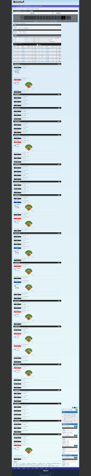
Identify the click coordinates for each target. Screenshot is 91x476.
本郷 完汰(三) (17, 123)
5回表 (15, 39)
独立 (47, 468)
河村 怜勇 (23, 56)
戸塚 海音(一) (17, 166)
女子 (41, 468)
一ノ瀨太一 (68, 433)
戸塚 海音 (47, 58)
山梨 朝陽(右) (17, 276)
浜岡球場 (31, 11)
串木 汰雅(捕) (17, 130)
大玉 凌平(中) (17, 152)
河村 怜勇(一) (17, 117)
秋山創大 (67, 432)
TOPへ (59, 64)
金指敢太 (74, 451)
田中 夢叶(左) (17, 103)
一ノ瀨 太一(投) (17, 127)
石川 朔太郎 (48, 48)
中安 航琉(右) (17, 140)
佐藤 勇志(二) (17, 113)
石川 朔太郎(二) (17, 96)
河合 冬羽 (23, 48)
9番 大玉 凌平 (26, 39)
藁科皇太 (71, 433)
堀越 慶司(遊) (17, 90)
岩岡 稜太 (20, 31)
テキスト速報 (50, 21)
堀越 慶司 (23, 51)
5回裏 (15, 41)
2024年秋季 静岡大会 (27, 6)
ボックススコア (44, 21)
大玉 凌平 (23, 61)
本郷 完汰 (47, 53)
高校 (21, 6)
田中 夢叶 (20, 28)
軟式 (36, 468)
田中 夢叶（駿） (67, 443)
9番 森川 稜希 (26, 41)
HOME (14, 468)
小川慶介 (71, 451)
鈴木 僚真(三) (17, 78)
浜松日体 (32, 13)
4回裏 (15, 38)
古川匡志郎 (68, 451)
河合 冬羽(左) (17, 156)
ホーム (18, 6)
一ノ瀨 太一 (20, 33)
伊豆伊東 (64, 448)
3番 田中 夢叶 (26, 38)
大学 (23, 468)
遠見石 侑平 (24, 31)
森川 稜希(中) (17, 173)
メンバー (39, 21)
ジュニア (28, 468)
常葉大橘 (64, 429)
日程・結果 (35, 6)
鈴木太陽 (70, 432)
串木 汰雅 (24, 33)
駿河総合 (59, 13)
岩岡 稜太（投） (40, 41)
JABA (32, 468)
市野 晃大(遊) (17, 100)
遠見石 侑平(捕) (17, 109)
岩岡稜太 (67, 441)
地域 (51, 468)
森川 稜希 (47, 61)
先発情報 (55, 21)
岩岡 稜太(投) (17, 136)
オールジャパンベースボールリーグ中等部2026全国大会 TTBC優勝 (26, 8)
